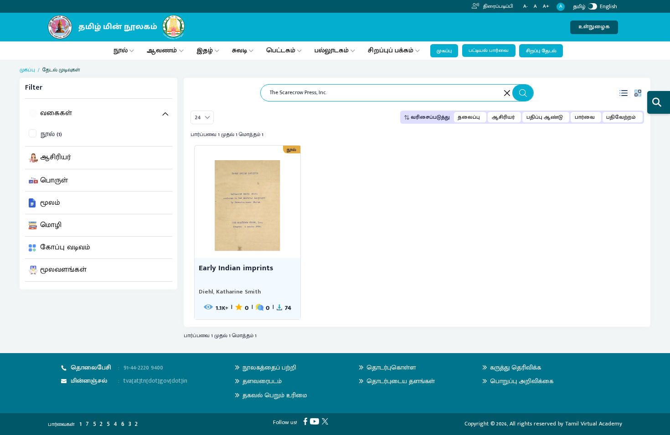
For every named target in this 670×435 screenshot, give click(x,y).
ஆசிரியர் (503, 117)
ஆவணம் (163, 50)
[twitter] (326, 421)
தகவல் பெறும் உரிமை (274, 395)
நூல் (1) (51, 134)
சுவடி (239, 50)
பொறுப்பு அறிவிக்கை (521, 381)
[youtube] (316, 421)
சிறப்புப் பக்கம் (390, 50)
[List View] (623, 93)
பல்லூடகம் (331, 50)
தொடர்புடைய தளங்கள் (400, 381)
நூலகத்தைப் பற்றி (269, 367)
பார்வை (585, 117)
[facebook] (307, 421)
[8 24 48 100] (202, 117)
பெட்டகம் (280, 50)
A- (525, 6)
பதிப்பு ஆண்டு (544, 117)
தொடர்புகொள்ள (391, 367)
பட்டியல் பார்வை (489, 50)
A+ (546, 6)
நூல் (120, 50)
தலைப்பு (469, 117)
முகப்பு (444, 51)
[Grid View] (638, 93)
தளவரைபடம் (262, 381)
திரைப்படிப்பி (497, 6)
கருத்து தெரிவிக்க (515, 367)
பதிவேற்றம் (621, 117)
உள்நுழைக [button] (594, 26)
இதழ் (204, 50)
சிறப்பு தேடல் (541, 51)
